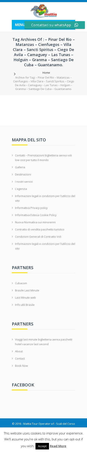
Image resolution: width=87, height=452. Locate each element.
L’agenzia (21, 189)
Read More (58, 446)
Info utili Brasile (25, 305)
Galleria (20, 167)
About (19, 351)
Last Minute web (25, 297)
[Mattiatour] (43, 11)
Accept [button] (42, 446)
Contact (20, 358)
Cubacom (21, 283)
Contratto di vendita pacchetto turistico (39, 229)
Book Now (21, 366)
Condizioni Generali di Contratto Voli (38, 236)
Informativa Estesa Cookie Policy (36, 215)
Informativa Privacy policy (31, 208)
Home (46, 72)
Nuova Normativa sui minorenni (35, 222)
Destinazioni (23, 174)
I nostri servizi (24, 181)
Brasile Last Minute (27, 290)
